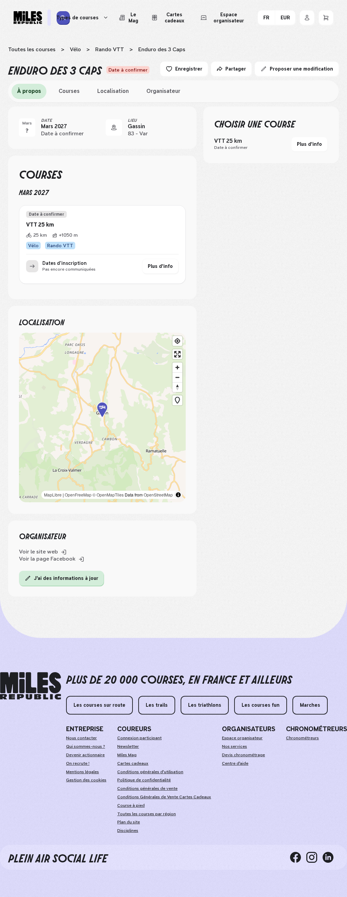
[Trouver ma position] (177, 341)
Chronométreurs (302, 738)
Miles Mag (127, 755)
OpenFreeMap (78, 495)
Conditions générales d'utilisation (150, 771)
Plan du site (128, 822)
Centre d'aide (235, 763)
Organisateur (163, 91)
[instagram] (314, 857)
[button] (102, 417)
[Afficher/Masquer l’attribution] (178, 495)
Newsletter (128, 746)
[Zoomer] (177, 367)
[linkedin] (331, 857)
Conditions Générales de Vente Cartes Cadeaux (164, 797)
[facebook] (298, 857)
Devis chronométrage (243, 755)
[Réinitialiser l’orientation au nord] (177, 387)
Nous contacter (81, 738)
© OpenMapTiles (108, 495)
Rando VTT (109, 49)
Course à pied (131, 805)
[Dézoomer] (177, 377)
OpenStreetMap (158, 495)
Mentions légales (82, 771)
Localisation (113, 91)
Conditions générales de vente (147, 788)
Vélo (75, 49)
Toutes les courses (32, 49)
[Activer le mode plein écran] (177, 354)
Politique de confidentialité (144, 780)
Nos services (234, 746)
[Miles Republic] (28, 17)
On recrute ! (77, 763)
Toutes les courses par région (146, 814)
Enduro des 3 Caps (161, 49)
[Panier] (326, 17)
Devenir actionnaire (85, 755)
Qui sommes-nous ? (85, 746)
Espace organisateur (242, 738)
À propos (29, 91)
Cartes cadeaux (132, 763)
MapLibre (53, 495)
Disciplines (127, 830)
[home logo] (30, 686)
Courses (69, 91)
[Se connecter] (307, 17)
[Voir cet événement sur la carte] (114, 127)
